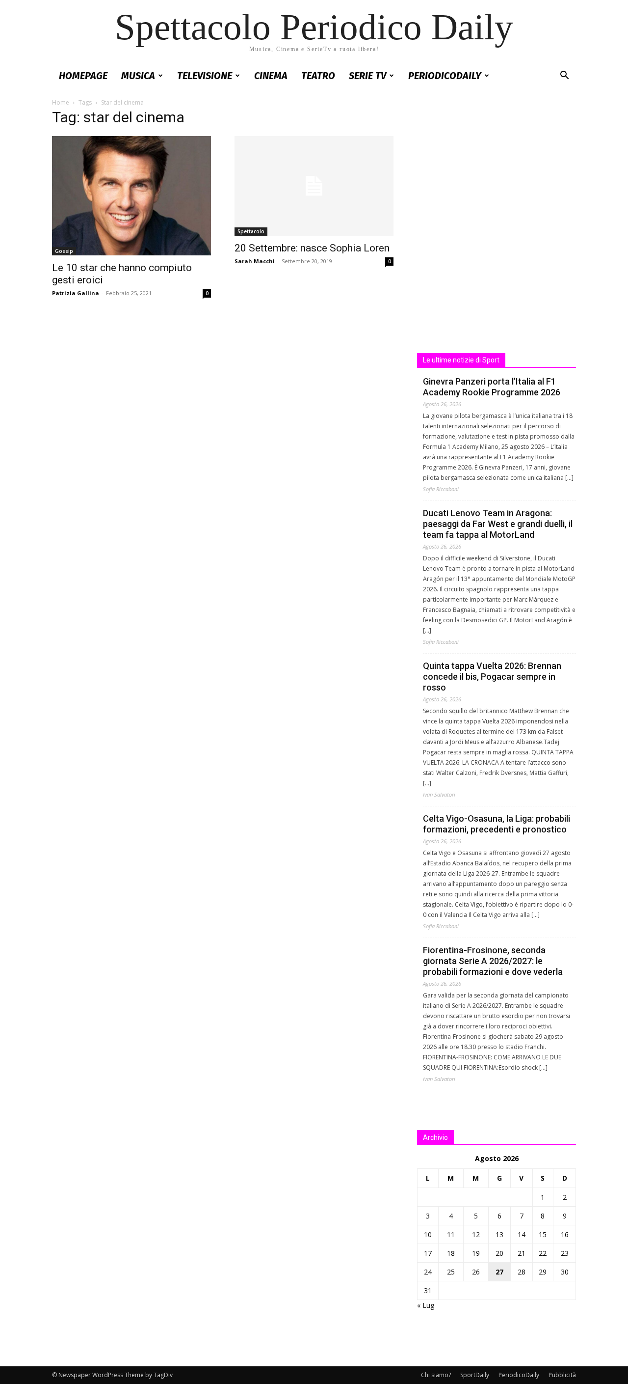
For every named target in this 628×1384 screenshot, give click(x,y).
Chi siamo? (436, 1375)
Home (60, 102)
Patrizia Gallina (75, 293)
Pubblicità (562, 1375)
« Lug (425, 1305)
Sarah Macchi (255, 261)
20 (499, 1253)
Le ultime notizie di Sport (461, 360)
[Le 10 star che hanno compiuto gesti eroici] (131, 195)
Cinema (271, 76)
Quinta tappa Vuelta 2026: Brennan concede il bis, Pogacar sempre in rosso (492, 676)
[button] (564, 76)
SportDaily (474, 1375)
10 (428, 1234)
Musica (138, 76)
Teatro (318, 76)
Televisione (204, 76)
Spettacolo (250, 231)
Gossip (64, 251)
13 (499, 1234)
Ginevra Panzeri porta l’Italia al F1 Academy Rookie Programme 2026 (491, 386)
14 (521, 1234)
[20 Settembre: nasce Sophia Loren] (314, 186)
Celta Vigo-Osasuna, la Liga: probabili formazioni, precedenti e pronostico (496, 823)
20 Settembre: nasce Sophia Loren (312, 248)
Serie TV (367, 76)
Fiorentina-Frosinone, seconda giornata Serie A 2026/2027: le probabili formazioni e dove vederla (493, 961)
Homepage (83, 76)
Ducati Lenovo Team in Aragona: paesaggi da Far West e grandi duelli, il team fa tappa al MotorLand (498, 524)
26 (476, 1271)
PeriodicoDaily (444, 76)
